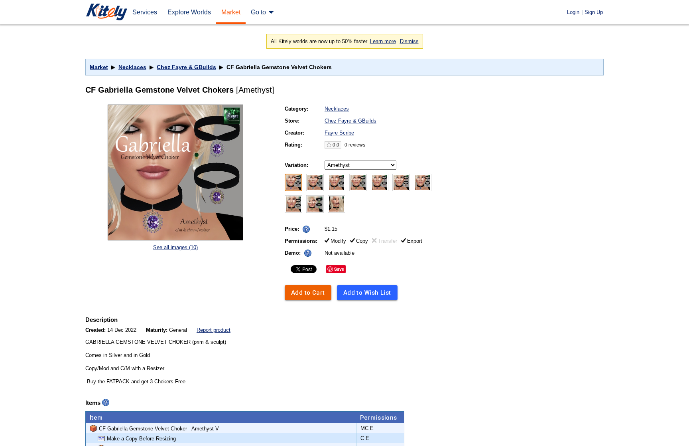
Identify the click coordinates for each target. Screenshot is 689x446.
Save (339, 269)
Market (99, 67)
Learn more (383, 41)
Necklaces (132, 67)
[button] (306, 229)
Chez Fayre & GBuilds (186, 67)
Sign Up (594, 12)
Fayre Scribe (339, 133)
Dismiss (409, 41)
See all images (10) (175, 247)
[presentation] (304, 227)
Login (573, 12)
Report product (213, 330)
